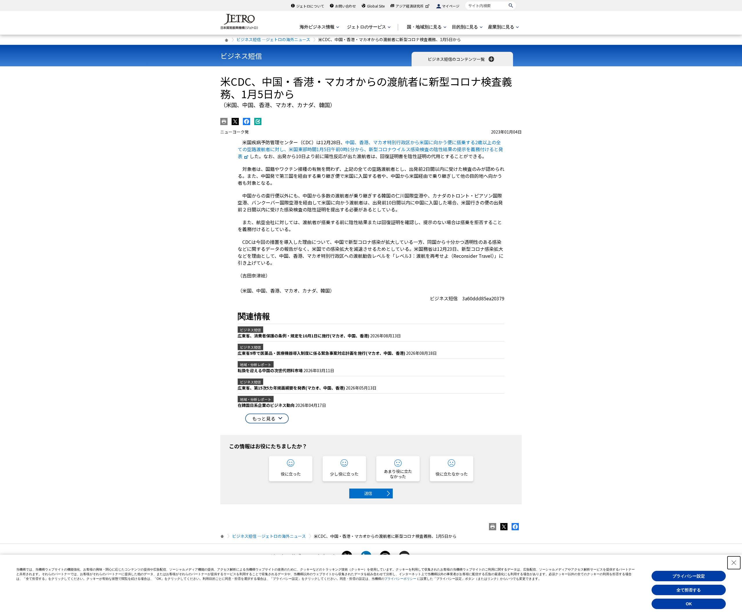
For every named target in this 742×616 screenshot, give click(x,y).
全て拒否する (688, 590)
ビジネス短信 (241, 56)
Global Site (376, 5)
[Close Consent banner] (734, 562)
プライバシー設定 (688, 576)
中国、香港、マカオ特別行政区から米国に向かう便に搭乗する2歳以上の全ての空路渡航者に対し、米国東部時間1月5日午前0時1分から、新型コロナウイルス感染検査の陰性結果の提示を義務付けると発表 (370, 149)
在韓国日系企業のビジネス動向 (266, 405)
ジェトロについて (310, 5)
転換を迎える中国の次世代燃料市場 (270, 370)
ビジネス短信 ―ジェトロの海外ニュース (273, 39)
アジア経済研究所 (409, 5)
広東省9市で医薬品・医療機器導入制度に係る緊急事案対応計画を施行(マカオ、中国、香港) (322, 353)
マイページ (450, 5)
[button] (267, 419)
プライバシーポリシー (400, 578)
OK (689, 604)
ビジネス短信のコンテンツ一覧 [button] (456, 59)
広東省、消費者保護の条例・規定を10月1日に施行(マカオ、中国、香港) (304, 336)
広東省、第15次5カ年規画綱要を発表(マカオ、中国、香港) (292, 388)
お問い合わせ (345, 5)
